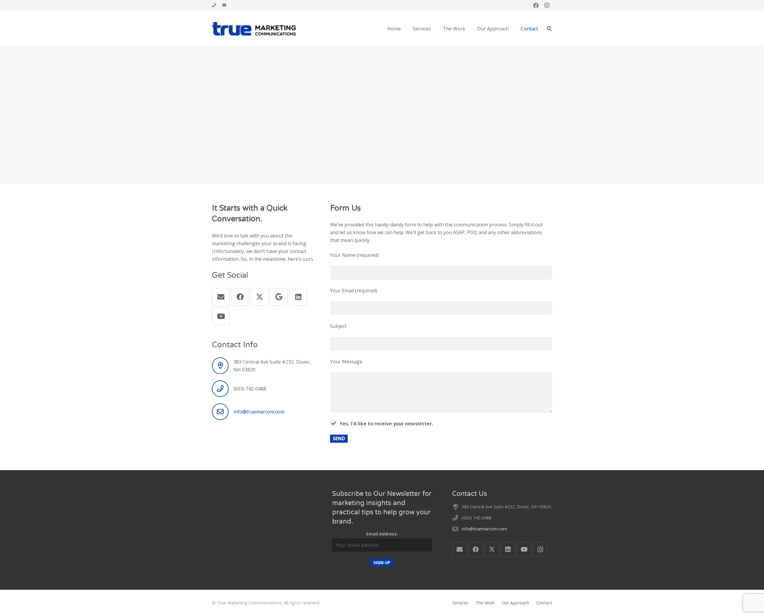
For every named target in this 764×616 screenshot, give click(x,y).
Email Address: (382, 534)
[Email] (221, 297)
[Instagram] (546, 5)
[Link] (214, 5)
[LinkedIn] (298, 297)
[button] (549, 28)
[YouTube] (221, 316)
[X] (260, 297)
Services (460, 603)
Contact (544, 603)
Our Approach (515, 603)
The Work (485, 603)
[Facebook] (536, 5)
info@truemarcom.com (258, 411)
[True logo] (254, 28)
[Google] (279, 297)
